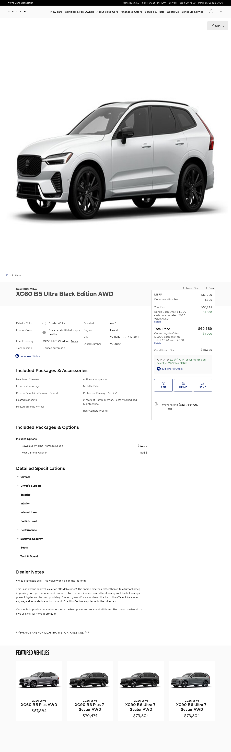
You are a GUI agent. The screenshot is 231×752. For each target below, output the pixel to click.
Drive (183, 387)
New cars (56, 11)
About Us (173, 11)
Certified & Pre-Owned (79, 11)
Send (202, 387)
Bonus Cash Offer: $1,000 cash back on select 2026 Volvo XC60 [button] (170, 316)
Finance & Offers (131, 11)
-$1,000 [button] (207, 312)
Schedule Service (192, 11)
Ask (163, 387)
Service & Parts (154, 11)
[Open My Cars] (210, 11)
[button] (81, 477)
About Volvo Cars (107, 11)
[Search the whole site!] (221, 11)
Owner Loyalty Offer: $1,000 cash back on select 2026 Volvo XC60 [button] (169, 338)
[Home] (17, 12)
